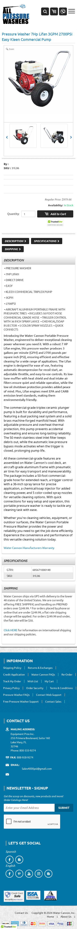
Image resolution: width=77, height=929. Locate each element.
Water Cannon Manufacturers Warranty (29, 548)
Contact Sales (53, 701)
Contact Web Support (48, 694)
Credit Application (14, 674)
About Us (66, 916)
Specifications (45, 241)
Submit (64, 808)
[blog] (19, 860)
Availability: (55, 205)
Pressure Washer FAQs (16, 694)
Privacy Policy (11, 688)
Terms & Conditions (61, 688)
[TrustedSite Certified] (55, 222)
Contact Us (21, 912)
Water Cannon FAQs (43, 674)
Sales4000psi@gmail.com (37, 768)
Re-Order (66, 674)
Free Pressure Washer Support (21, 701)
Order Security (34, 688)
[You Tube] (29, 874)
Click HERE (10, 630)
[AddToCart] (55, 213)
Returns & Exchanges (40, 667)
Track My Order (12, 681)
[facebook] (9, 860)
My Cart (49, 681)
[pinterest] (19, 874)
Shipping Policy (12, 667)
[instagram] (39, 874)
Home (50, 916)
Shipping (12, 249)
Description (14, 241)
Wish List (32, 681)
